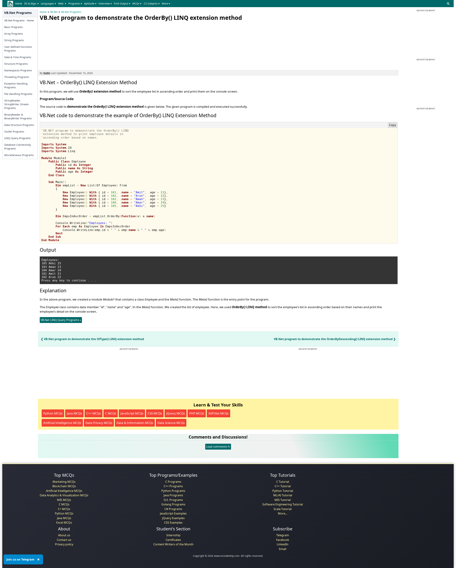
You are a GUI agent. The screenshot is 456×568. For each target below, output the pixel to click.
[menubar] (93, 3)
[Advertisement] (66, 44)
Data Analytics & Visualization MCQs (64, 495)
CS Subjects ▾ (152, 3)
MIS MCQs (64, 500)
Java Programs (173, 495)
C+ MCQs (64, 509)
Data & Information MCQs (134, 423)
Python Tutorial (282, 491)
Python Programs (173, 491)
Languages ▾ (48, 3)
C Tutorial (282, 482)
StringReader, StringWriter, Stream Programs (16, 104)
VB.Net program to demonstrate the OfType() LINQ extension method (94, 339)
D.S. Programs (173, 500)
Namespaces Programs (18, 70)
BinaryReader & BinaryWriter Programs (18, 116)
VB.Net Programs (71, 12)
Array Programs (13, 33)
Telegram (282, 535)
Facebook (282, 540)
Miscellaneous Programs (19, 155)
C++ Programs (173, 486)
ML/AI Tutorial (282, 495)
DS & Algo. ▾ (31, 3)
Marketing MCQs (64, 482)
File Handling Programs (18, 94)
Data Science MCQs (171, 423)
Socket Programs (14, 131)
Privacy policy (64, 544)
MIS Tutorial (282, 500)
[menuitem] (19, 3)
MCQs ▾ (136, 3)
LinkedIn (282, 544)
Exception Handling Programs (16, 85)
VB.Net (54, 12)
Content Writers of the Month (173, 544)
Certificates (173, 540)
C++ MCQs (93, 413)
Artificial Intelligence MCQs (62, 423)
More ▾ (166, 3)
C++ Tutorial (283, 486)
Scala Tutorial (283, 509)
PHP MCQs (196, 413)
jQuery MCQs (175, 413)
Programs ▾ (75, 3)
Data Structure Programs (19, 125)
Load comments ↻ (218, 447)
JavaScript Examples (173, 513)
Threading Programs (16, 77)
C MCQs (110, 413)
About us (64, 535)
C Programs (173, 482)
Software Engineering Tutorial (282, 504)
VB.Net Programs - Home (19, 20)
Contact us (64, 540)
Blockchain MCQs (64, 486)
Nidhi (46, 73)
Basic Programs (13, 27)
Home (18, 3)
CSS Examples (173, 522)
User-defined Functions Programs (18, 48)
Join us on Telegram (20, 559)
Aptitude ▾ (90, 3)
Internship (173, 535)
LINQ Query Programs (17, 138)
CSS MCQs (155, 413)
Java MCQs (74, 413)
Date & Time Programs (17, 57)
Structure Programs (16, 63)
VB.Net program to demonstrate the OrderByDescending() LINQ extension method (333, 339)
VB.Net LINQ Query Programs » (61, 320)
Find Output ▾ (122, 3)
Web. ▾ (62, 3)
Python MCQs (53, 413)
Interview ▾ (105, 3)
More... (282, 513)
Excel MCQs (64, 522)
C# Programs (173, 509)
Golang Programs (173, 504)
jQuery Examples (173, 518)
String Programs (14, 40)
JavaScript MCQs (131, 413)
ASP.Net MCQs (218, 413)
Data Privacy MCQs (99, 423)
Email (282, 549)
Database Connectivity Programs (17, 146)
